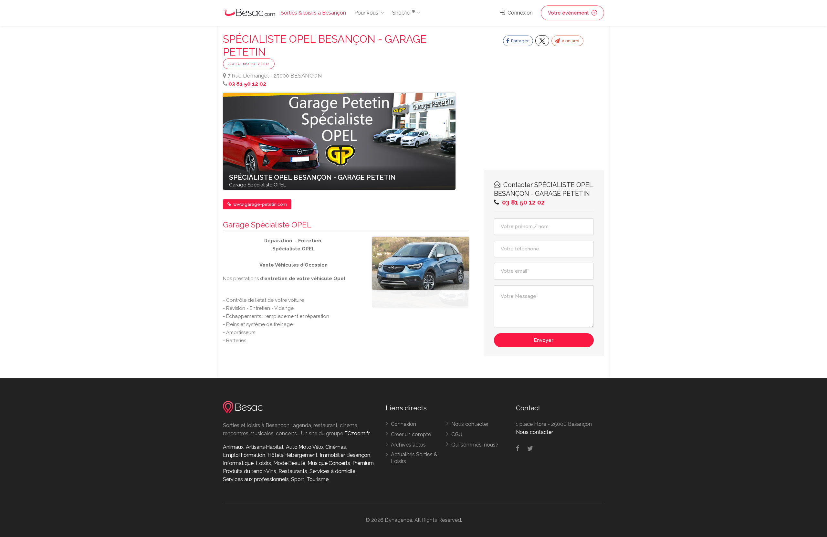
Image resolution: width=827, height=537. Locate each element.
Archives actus (408, 445)
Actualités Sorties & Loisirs (414, 457)
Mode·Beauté (289, 463)
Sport (297, 479)
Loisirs (263, 463)
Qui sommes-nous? (474, 445)
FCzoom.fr (357, 433)
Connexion (519, 13)
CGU (456, 434)
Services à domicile (332, 471)
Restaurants (292, 471)
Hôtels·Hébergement (292, 455)
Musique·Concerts (329, 463)
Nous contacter (469, 424)
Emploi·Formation (244, 455)
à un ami (570, 40)
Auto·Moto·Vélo (248, 64)
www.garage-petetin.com (259, 204)
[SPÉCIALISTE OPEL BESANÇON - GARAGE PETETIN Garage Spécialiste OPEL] (339, 141)
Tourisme (318, 479)
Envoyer (543, 340)
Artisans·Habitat (265, 447)
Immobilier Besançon (345, 455)
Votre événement (569, 13)
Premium (363, 463)
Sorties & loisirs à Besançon (313, 13)
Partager (519, 40)
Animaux (233, 447)
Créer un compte (411, 434)
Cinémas (335, 447)
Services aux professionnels (256, 479)
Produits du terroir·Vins (249, 471)
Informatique (238, 463)
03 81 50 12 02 (247, 83)
